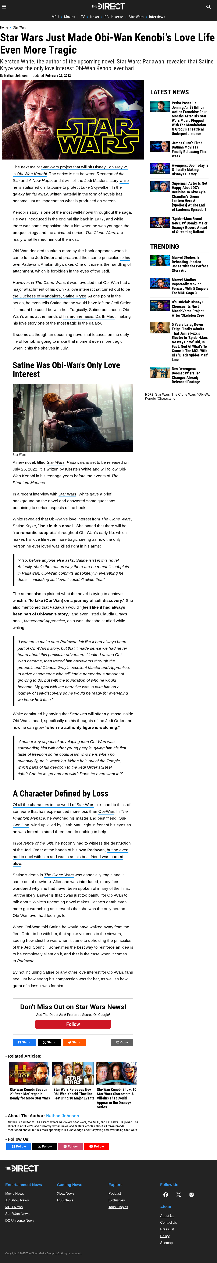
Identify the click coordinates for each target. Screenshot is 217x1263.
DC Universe (113, 17)
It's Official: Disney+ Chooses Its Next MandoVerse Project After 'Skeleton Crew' (188, 308)
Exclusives (116, 1200)
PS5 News (65, 1200)
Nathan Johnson (16, 76)
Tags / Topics (118, 1207)
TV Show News (17, 1200)
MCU (55, 17)
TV (83, 17)
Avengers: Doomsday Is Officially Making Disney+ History (190, 169)
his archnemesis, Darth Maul (89, 316)
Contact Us (168, 1222)
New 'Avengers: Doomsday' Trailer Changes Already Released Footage (186, 375)
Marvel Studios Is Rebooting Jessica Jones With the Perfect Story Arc (190, 264)
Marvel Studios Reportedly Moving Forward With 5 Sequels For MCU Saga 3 (190, 286)
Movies (69, 17)
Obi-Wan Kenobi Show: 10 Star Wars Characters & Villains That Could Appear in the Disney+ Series (116, 1098)
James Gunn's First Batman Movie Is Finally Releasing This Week (189, 149)
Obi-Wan (106, 811)
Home (4, 27)
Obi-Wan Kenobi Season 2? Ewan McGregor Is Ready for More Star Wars (30, 1093)
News (94, 17)
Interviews (157, 17)
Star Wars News (17, 1214)
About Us (167, 1216)
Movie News (14, 1193)
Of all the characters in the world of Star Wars (53, 804)
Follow (21, 1146)
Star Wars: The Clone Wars (175, 394)
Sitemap (166, 1243)
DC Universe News (19, 1220)
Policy (165, 1236)
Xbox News (65, 1193)
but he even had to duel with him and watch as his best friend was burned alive (70, 857)
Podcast (114, 1193)
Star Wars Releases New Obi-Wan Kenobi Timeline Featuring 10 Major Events (74, 1093)
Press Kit (167, 1229)
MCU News (14, 1207)
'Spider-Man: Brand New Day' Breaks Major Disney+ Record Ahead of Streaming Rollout (189, 225)
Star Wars (136, 17)
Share (26, 1042)
